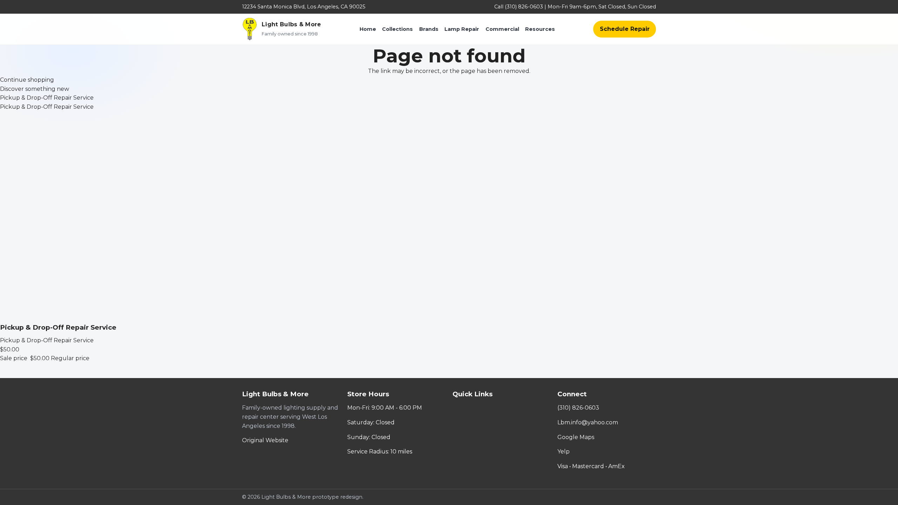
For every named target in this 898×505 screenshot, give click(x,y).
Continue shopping (27, 79)
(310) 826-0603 (578, 407)
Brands (428, 29)
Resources (540, 29)
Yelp (563, 451)
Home (368, 29)
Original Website (265, 440)
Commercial (502, 29)
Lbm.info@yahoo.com (587, 422)
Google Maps (575, 437)
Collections (397, 29)
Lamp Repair (461, 29)
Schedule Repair (625, 29)
